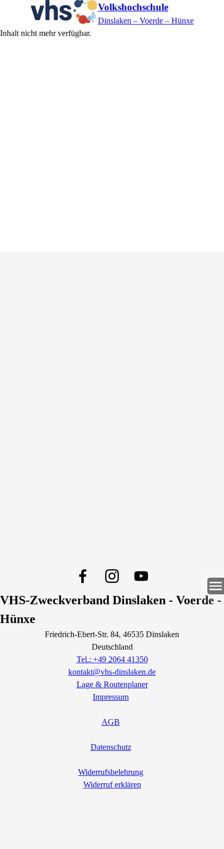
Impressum (111, 696)
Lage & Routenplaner (112, 684)
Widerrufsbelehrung (110, 772)
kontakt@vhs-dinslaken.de (112, 671)
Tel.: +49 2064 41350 (112, 659)
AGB (111, 722)
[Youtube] (141, 576)
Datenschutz (111, 747)
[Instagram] (112, 576)
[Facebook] (82, 576)
